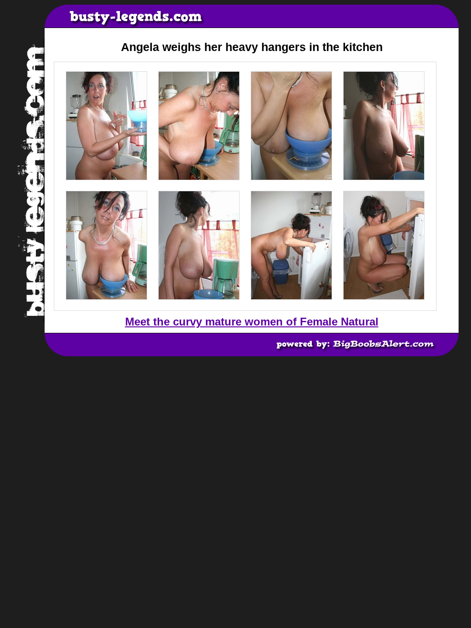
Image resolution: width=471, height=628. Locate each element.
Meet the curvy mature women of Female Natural (252, 321)
